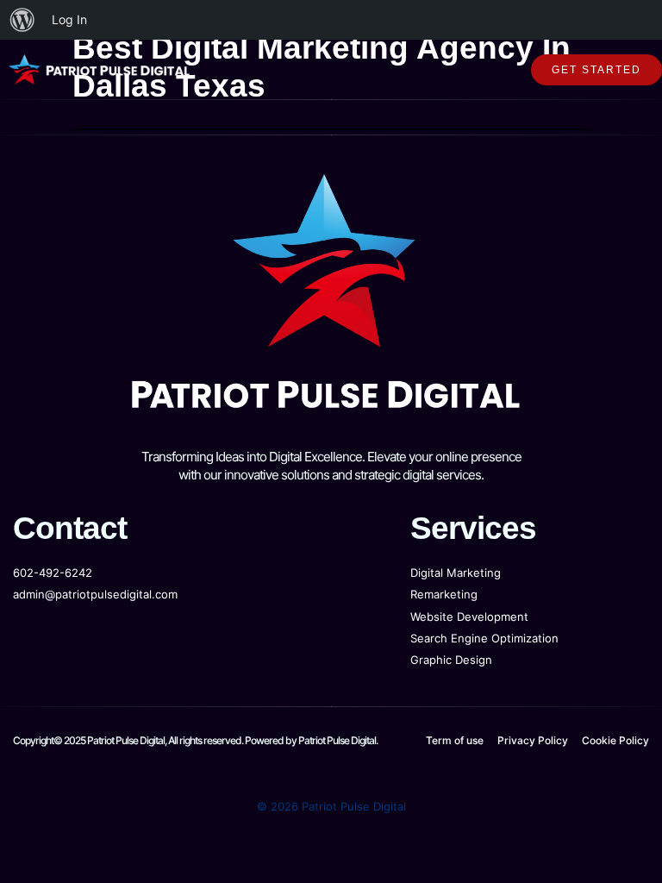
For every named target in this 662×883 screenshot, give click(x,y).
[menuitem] (22, 20)
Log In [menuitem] (69, 19)
